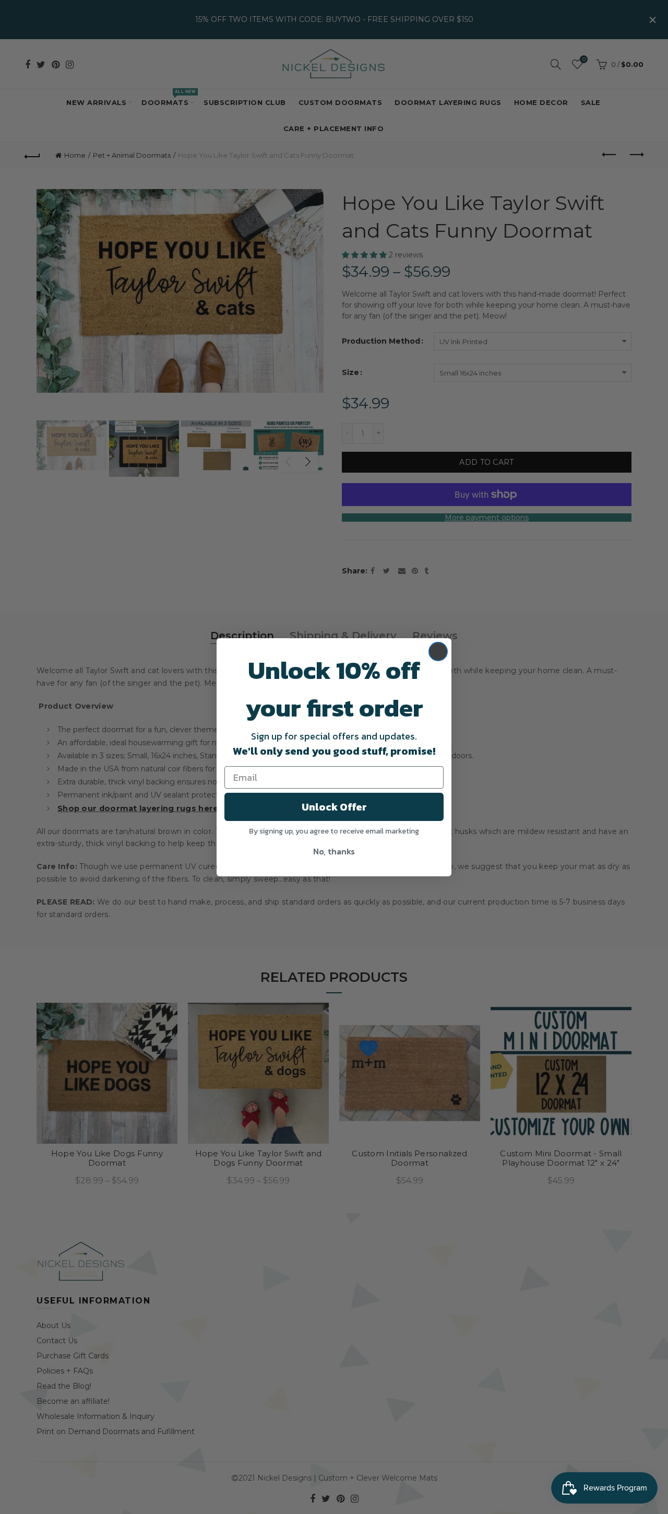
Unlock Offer (334, 807)
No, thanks (334, 851)
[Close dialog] (438, 651)
